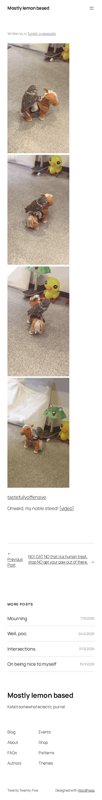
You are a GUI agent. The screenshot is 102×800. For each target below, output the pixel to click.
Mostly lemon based (28, 8)
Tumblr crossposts (41, 33)
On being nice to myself (31, 664)
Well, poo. (17, 633)
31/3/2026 (87, 648)
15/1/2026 (87, 664)
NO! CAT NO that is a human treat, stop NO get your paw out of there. (58, 559)
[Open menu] (92, 8)
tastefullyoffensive (26, 497)
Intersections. (22, 649)
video (66, 508)
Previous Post (15, 562)
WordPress (86, 790)
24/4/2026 (86, 633)
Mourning (17, 618)
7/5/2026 (87, 618)
